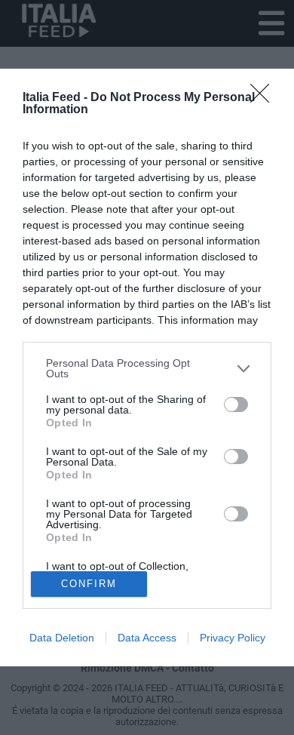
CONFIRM (89, 583)
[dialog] (147, 367)
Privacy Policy (232, 638)
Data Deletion (61, 638)
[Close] (264, 98)
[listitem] (147, 368)
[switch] (236, 404)
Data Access (147, 638)
